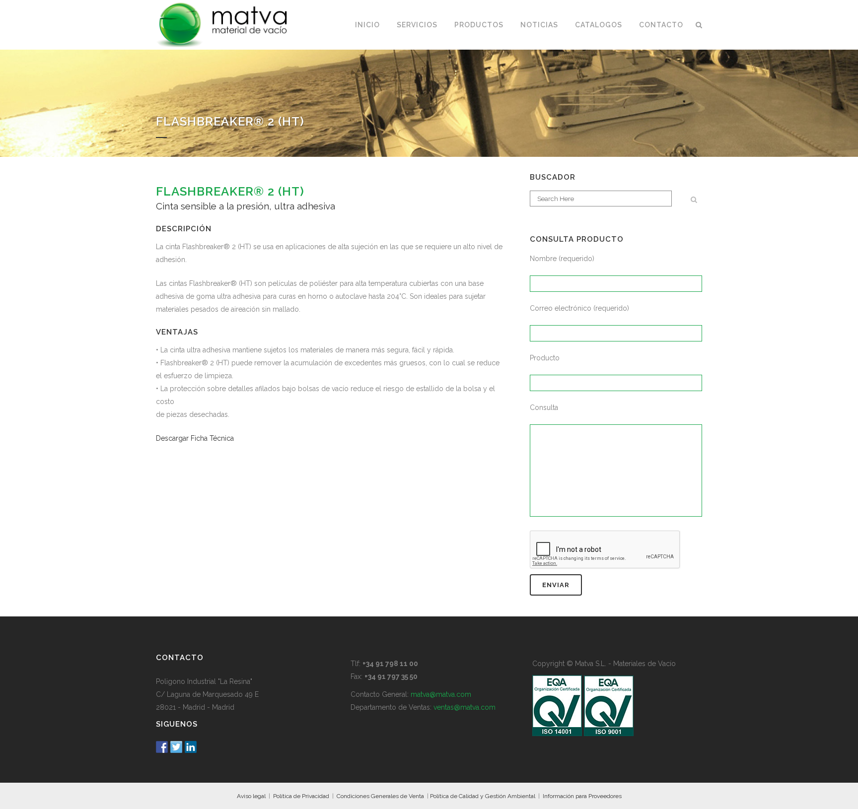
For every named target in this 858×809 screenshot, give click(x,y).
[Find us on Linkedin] (191, 747)
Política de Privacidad (301, 796)
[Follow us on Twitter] (176, 747)
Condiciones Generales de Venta (380, 796)
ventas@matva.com (464, 707)
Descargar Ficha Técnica (195, 438)
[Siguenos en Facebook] (162, 747)
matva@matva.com (441, 694)
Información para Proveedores (582, 796)
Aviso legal (251, 796)
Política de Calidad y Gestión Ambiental (482, 796)
